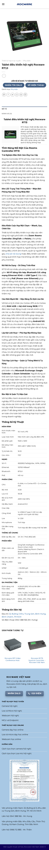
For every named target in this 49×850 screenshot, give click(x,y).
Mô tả (4, 109)
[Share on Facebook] (8, 95)
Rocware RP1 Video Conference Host (13, 659)
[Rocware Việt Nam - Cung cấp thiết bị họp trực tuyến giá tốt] (24, 4)
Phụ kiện (26, 61)
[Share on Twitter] (13, 95)
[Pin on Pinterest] (21, 95)
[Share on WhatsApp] (4, 95)
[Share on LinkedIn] (25, 95)
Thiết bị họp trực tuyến (11, 61)
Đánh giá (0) (7, 113)
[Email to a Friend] (17, 95)
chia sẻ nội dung (13, 254)
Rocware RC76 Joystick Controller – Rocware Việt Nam (36, 660)
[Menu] (3, 4)
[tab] (24, 109)
